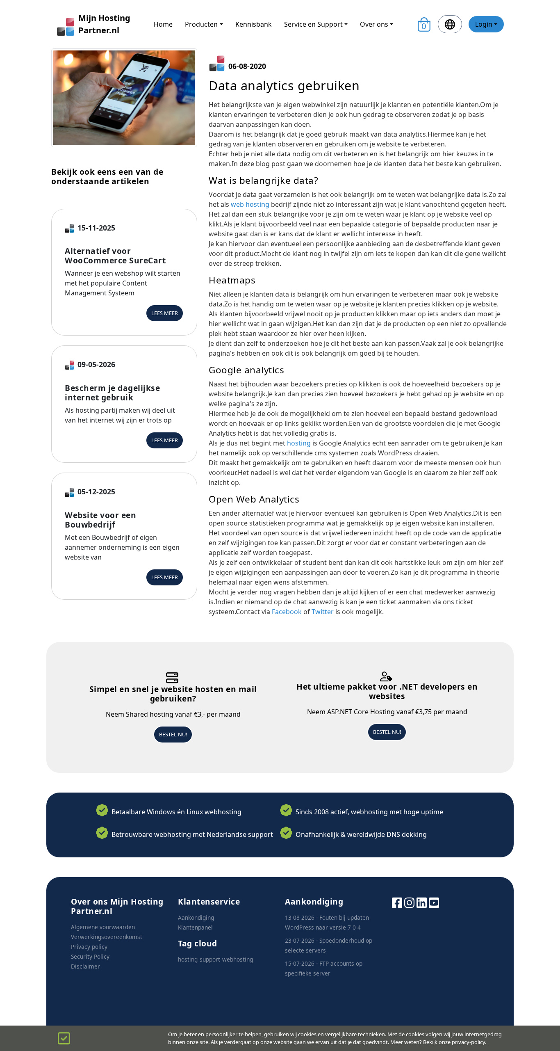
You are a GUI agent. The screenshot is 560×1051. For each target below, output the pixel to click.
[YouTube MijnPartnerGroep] (434, 902)
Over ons (374, 24)
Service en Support (313, 24)
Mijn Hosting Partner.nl (104, 24)
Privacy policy (89, 946)
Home (163, 24)
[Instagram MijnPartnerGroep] (409, 902)
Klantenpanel (195, 927)
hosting (299, 443)
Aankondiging (196, 917)
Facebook (287, 611)
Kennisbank (253, 24)
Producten (201, 24)
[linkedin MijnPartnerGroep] (422, 902)
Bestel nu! (173, 734)
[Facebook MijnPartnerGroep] (397, 902)
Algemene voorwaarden (103, 927)
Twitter (323, 611)
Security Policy (90, 956)
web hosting (250, 204)
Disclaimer (85, 966)
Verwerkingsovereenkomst (106, 937)
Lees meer (164, 313)
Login (483, 24)
